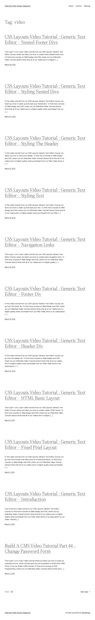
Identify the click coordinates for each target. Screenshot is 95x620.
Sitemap (87, 6)
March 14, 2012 (10, 319)
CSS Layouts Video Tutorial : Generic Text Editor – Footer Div (45, 291)
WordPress (86, 613)
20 (12, 591)
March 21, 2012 (10, 168)
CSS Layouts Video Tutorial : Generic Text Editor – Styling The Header (45, 140)
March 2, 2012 (10, 573)
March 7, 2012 (9, 472)
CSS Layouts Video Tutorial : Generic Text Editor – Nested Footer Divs (45, 39)
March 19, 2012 (10, 218)
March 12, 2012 (10, 371)
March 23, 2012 (10, 116)
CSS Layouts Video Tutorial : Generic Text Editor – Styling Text (45, 192)
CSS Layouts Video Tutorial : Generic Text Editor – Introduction (45, 496)
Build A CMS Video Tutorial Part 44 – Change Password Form (40, 548)
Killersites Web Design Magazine (18, 6)
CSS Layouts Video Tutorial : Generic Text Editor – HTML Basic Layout (45, 395)
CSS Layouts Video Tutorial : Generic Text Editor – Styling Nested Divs (45, 88)
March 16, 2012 (10, 267)
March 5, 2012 (10, 524)
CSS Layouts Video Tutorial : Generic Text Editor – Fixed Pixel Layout (45, 444)
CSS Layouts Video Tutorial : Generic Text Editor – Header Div (45, 343)
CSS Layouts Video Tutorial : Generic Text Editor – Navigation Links (45, 241)
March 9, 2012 (10, 420)
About (71, 6)
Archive (79, 6)
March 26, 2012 (10, 64)
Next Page (85, 592)
